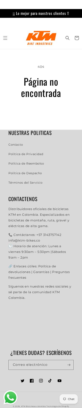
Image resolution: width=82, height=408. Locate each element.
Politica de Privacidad (25, 154)
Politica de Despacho (25, 173)
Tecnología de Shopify (57, 406)
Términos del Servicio (25, 182)
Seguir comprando (41, 110)
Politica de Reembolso (26, 163)
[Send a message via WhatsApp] (10, 397)
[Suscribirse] (68, 365)
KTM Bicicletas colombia (33, 406)
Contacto (15, 144)
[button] (5, 38)
